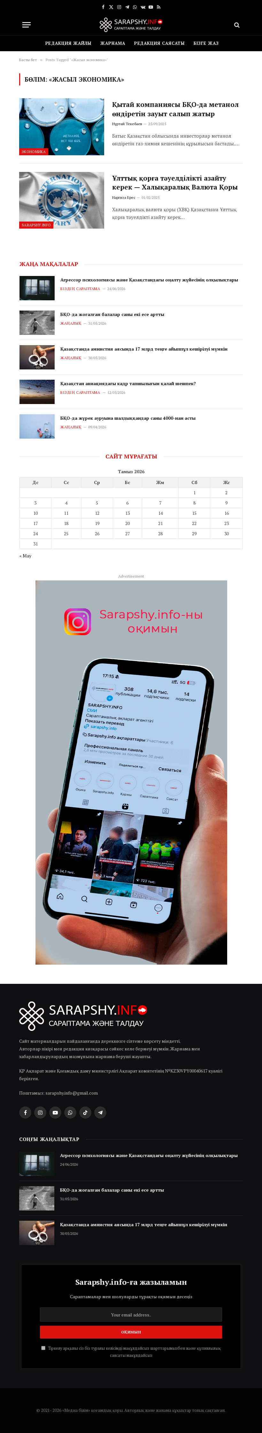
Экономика (34, 152)
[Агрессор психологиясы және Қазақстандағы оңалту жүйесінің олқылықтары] (37, 288)
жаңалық (70, 323)
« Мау (25, 556)
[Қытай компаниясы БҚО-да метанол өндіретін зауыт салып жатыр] (61, 126)
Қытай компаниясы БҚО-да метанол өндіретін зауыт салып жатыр (175, 109)
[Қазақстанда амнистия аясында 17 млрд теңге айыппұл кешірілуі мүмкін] (37, 357)
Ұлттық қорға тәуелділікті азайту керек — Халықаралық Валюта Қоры (175, 183)
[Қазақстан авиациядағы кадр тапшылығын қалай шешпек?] (37, 392)
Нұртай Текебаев (127, 123)
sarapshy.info (36, 225)
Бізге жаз (206, 43)
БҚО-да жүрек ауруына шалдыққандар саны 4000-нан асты (128, 418)
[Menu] (26, 25)
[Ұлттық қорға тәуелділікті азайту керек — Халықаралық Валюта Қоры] (61, 200)
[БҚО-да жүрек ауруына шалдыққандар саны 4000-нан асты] (37, 426)
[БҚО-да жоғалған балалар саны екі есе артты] (37, 323)
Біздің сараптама (80, 288)
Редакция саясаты (159, 43)
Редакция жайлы (68, 43)
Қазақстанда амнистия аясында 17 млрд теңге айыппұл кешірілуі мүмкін (143, 349)
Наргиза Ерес (123, 197)
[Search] (236, 25)
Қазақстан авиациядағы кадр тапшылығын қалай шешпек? (128, 383)
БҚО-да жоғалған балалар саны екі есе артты (112, 314)
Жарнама (112, 43)
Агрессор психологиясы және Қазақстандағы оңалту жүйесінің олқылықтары (149, 280)
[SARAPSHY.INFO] (131, 24)
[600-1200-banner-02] (131, 772)
